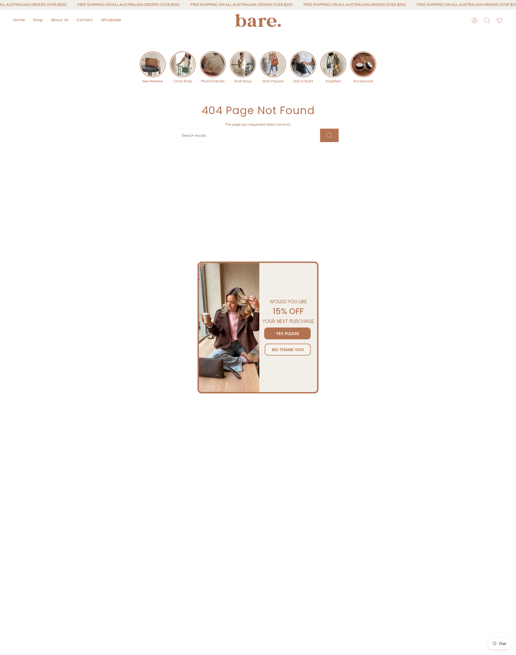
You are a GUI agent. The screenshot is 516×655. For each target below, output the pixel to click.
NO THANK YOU (288, 350)
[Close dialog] (202, 264)
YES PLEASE (287, 333)
